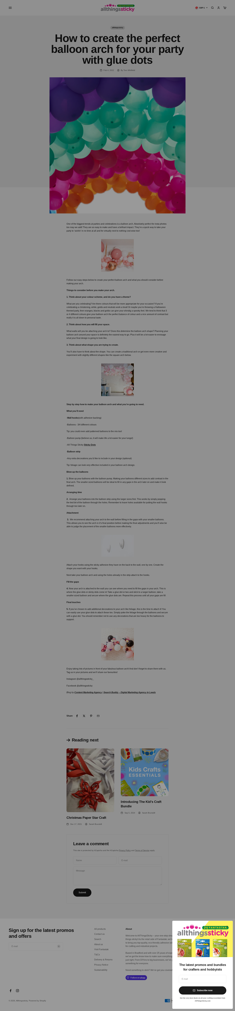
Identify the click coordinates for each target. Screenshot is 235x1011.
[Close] (227, 926)
